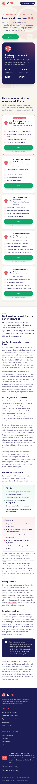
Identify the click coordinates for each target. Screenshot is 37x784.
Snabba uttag (6, 722)
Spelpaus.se (24, 427)
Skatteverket (12, 602)
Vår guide (5, 745)
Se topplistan (9, 37)
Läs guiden (26, 37)
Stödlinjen (22, 651)
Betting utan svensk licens (10, 716)
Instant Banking (6, 725)
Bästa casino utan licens (9, 712)
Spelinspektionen (7, 735)
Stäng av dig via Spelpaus (10, 770)
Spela (18, 147)
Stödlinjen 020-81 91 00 (10, 766)
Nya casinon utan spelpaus (10, 719)
